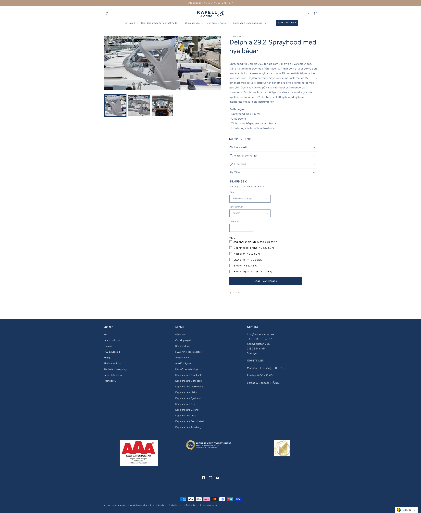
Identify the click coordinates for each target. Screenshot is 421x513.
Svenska (406, 510)
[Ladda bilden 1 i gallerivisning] (115, 105)
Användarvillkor (176, 505)
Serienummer (236, 207)
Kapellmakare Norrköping (189, 386)
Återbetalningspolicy (115, 369)
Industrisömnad (112, 340)
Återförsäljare (183, 363)
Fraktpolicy (110, 380)
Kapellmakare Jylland (187, 409)
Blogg (107, 357)
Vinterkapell (182, 357)
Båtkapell (180, 334)
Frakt (244, 186)
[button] (107, 13)
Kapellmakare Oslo (185, 415)
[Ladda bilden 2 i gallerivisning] (139, 105)
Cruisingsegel (183, 340)
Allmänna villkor (112, 363)
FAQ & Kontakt (112, 351)
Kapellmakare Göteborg (188, 380)
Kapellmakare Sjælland (188, 398)
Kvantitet (234, 221)
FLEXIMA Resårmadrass (188, 351)
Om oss (108, 346)
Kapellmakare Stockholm (189, 375)
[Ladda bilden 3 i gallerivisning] (162, 105)
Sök (106, 334)
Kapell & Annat (118, 505)
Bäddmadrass (182, 346)
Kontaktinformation (208, 505)
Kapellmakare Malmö (186, 392)
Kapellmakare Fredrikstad (189, 421)
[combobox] (406, 510)
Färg (231, 192)
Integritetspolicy (113, 375)
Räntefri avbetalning (186, 369)
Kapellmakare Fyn (185, 404)
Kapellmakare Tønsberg (188, 427)
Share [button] (236, 292)
